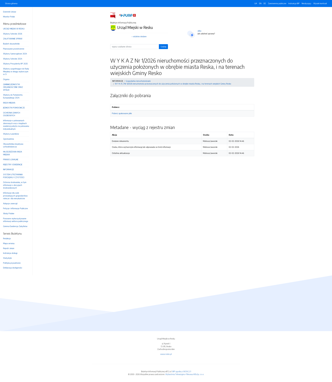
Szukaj (163, 46)
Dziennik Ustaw (9, 11)
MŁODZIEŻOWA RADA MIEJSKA (12, 153)
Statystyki (7, 258)
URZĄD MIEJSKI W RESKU (14, 28)
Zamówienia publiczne (277, 3)
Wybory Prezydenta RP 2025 (15, 63)
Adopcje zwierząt (10, 203)
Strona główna (11, 3)
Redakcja (7, 238)
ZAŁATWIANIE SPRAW (12, 38)
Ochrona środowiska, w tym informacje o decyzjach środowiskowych (14, 185)
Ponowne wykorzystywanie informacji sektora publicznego (15, 219)
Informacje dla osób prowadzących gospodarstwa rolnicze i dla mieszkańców (15, 196)
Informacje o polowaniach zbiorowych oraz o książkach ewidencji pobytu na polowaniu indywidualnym (16, 124)
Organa (6, 79)
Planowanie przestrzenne (13, 49)
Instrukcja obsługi (10, 253)
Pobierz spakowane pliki (122, 113)
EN (260, 3)
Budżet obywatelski (11, 43)
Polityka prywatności (12, 263)
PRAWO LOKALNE (10, 159)
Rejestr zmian (8, 248)
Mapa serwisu (9, 243)
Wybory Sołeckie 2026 (12, 34)
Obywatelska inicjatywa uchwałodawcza (13, 145)
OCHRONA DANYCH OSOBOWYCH (11, 114)
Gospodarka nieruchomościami (138, 81)
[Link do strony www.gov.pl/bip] (114, 15)
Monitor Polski (9, 16)
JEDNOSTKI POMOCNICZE (14, 107)
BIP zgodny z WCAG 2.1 (181, 371)
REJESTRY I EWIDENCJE (12, 164)
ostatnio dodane (140, 36)
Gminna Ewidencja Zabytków (15, 226)
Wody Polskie (8, 213)
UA (255, 3)
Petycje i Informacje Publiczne (15, 208)
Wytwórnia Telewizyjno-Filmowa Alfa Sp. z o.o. (184, 374)
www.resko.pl (166, 354)
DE (265, 3)
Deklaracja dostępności (12, 267)
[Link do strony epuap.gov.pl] (127, 15)
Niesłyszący (306, 3)
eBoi (199, 31)
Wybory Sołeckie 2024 (12, 58)
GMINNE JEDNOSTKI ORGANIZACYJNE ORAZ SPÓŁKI (13, 87)
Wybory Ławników (11, 134)
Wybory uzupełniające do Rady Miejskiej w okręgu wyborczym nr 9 (16, 71)
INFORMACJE (8, 169)
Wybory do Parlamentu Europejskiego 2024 (13, 96)
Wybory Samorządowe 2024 (15, 53)
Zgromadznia (8, 139)
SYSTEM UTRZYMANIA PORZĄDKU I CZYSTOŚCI (13, 175)
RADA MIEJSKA (9, 103)
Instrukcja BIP (294, 3)
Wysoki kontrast (320, 3)
